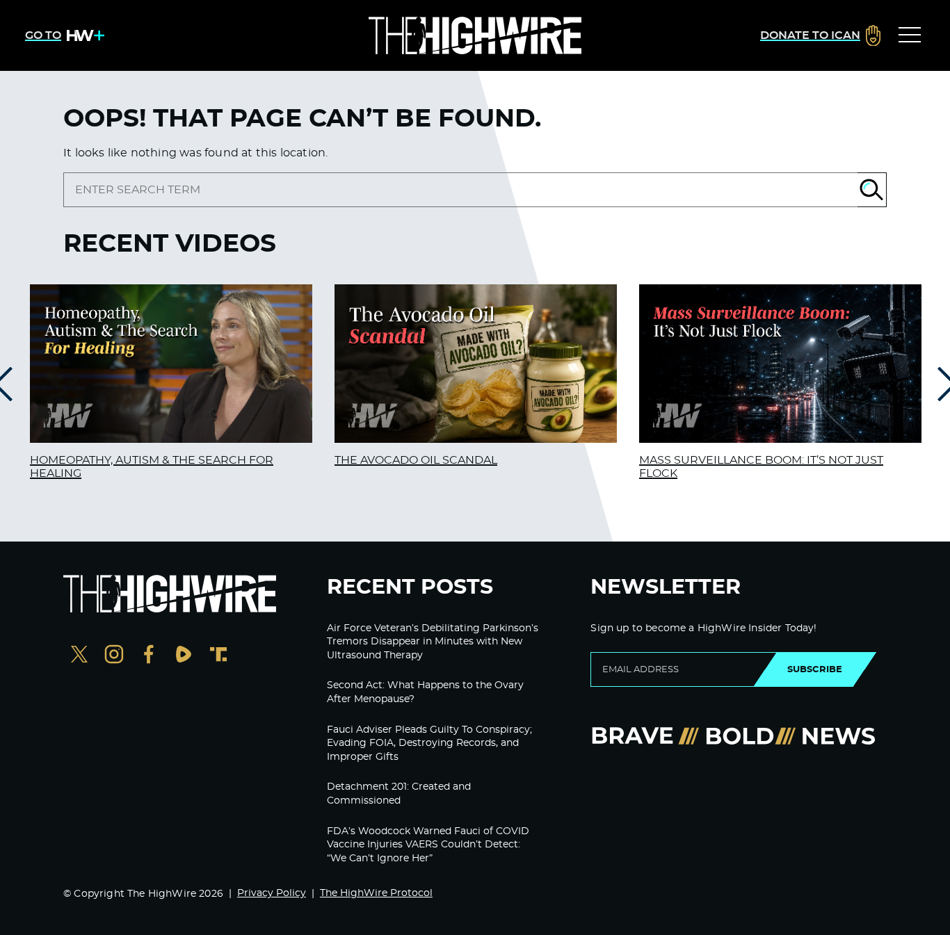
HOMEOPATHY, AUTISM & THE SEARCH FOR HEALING (151, 467)
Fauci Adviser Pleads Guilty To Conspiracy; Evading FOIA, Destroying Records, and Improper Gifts (429, 743)
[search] (460, 189)
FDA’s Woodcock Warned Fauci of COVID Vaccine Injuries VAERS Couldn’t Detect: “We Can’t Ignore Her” (428, 845)
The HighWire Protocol (376, 893)
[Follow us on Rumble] (184, 656)
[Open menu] (909, 35)
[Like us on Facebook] (149, 656)
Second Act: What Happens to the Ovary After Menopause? (425, 692)
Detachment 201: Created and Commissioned (399, 794)
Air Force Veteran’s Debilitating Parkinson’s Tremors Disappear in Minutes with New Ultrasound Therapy (432, 642)
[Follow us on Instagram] (114, 656)
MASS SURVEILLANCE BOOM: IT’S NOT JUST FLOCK (761, 467)
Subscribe (814, 669)
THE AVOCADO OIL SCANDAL (416, 460)
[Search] (872, 189)
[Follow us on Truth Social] (218, 656)
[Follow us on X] (79, 656)
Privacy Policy (271, 893)
